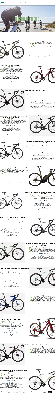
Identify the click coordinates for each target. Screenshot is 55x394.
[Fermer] (53, 392)
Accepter (50, 392)
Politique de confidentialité (20, 392)
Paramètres (44, 392)
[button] (21, 3)
